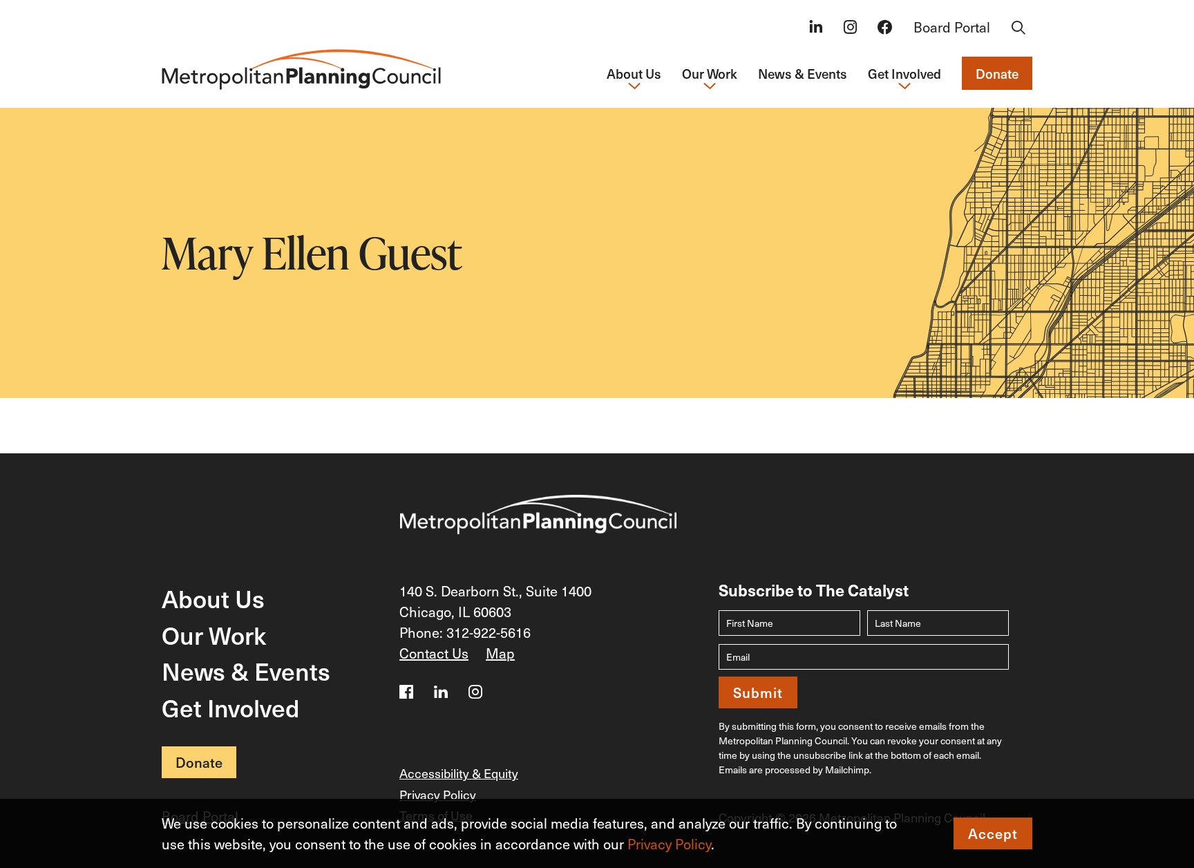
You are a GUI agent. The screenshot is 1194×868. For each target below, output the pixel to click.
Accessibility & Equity (458, 773)
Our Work (214, 634)
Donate (997, 73)
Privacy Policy (669, 843)
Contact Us (433, 653)
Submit (758, 692)
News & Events (802, 73)
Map (500, 653)
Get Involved (231, 707)
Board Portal (951, 27)
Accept (993, 833)
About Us (213, 598)
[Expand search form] (1018, 28)
